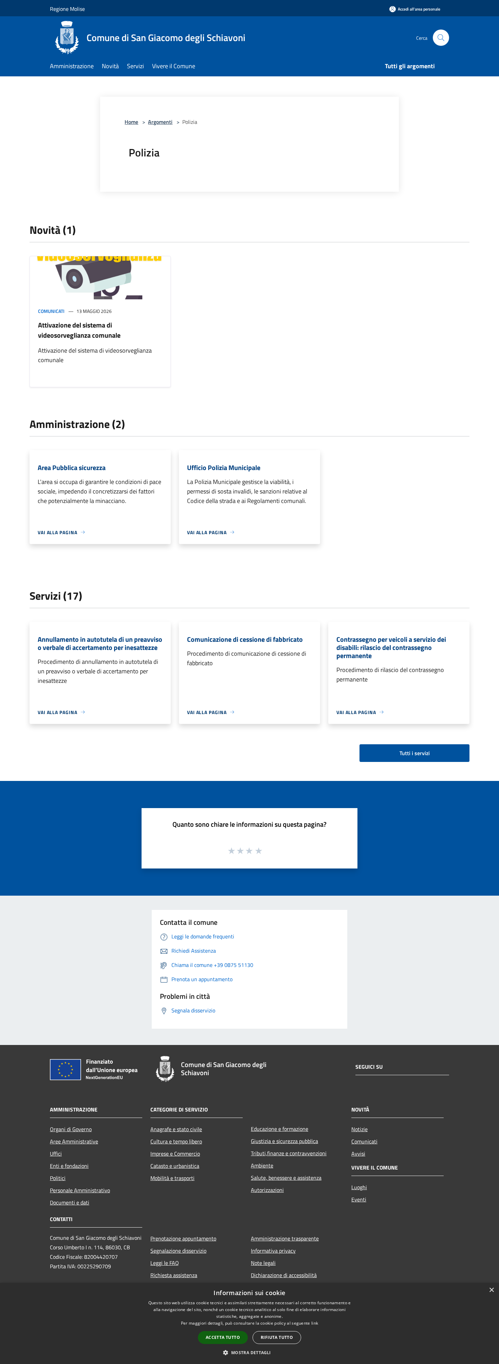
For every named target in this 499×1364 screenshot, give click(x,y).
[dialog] (249, 1323)
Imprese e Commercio (175, 1154)
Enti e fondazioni (69, 1166)
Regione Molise (67, 9)
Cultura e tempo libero (176, 1141)
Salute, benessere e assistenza (286, 1178)
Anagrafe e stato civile (176, 1129)
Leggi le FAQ (164, 1263)
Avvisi (358, 1154)
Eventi (358, 1199)
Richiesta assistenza (173, 1275)
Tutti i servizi (415, 753)
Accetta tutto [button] (223, 1337)
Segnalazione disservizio (178, 1251)
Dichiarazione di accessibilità (284, 1275)
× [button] (491, 1290)
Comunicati (51, 311)
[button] (249, 1352)
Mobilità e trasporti (172, 1178)
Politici (58, 1178)
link (314, 1323)
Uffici (56, 1154)
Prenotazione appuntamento (183, 1238)
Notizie (359, 1129)
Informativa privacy (273, 1251)
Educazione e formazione (279, 1129)
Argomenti (160, 122)
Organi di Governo (71, 1129)
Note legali (263, 1263)
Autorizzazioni (267, 1190)
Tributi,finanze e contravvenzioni (289, 1153)
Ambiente (262, 1165)
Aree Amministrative (74, 1141)
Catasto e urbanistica (174, 1166)
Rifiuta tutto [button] (277, 1337)
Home (131, 122)
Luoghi (359, 1187)
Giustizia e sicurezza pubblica (284, 1141)
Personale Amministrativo (80, 1190)
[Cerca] (441, 38)
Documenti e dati (69, 1202)
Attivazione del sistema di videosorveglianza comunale (79, 330)
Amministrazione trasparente (285, 1238)
